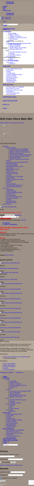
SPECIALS (9, 181)
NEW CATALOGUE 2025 (10, 100)
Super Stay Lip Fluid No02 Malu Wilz (10, 327)
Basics (11, 40)
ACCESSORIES (11, 56)
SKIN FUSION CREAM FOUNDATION (20, 155)
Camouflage (12, 33)
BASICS (8, 160)
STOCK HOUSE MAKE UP (14, 186)
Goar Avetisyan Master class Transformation (15, 356)
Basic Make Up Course (12, 88)
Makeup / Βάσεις (14, 34)
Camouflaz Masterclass (12, 93)
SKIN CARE (6, 66)
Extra (10, 59)
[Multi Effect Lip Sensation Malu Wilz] (7, 140)
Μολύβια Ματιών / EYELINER (17, 47)
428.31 (7, 255)
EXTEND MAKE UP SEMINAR (15, 87)
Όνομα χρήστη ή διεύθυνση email (9, 454)
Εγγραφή (3, 481)
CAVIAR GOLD (10, 73)
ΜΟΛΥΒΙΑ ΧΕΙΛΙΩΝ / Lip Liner (17, 52)
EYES (8, 42)
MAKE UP (6, 29)
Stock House (10, 62)
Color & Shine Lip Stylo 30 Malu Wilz (10, 308)
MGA (4, 7)
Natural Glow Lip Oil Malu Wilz (8, 279)
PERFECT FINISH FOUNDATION (19, 159)
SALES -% (6, 104)
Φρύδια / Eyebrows (14, 46)
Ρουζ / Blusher (13, 39)
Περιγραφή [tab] (6, 223)
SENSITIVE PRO (11, 76)
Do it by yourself (10, 94)
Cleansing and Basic (12, 77)
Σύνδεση (13, 462)
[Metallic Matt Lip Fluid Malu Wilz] (7, 132)
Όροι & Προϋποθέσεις (9, 363)
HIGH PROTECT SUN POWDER (18, 149)
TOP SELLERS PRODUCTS (14, 185)
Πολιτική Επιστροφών (9, 366)
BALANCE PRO (10, 79)
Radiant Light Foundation (16, 153)
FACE (8, 32)
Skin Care (6, 188)
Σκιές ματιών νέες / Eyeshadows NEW (20, 43)
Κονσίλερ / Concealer (15, 36)
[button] (4, 21)
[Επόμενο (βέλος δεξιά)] (2, 485)
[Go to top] (0, 374)
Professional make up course (14, 90)
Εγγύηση (5, 368)
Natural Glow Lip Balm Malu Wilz (9, 268)
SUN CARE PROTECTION (14, 69)
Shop (10, 122)
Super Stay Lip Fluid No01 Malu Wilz (10, 289)
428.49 (11, 255)
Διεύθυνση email (5, 472)
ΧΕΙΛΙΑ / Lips (10, 171)
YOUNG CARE (10, 82)
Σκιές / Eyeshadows (15, 45)
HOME (5, 25)
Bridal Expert (10, 91)
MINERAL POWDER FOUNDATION (19, 152)
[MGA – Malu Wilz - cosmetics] (5, 18)
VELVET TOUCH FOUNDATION (18, 150)
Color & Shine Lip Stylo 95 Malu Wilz (10, 298)
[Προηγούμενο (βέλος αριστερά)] (0, 485)
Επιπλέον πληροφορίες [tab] (10, 224)
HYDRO (8, 71)
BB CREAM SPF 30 (15, 158)
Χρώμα (2, 215)
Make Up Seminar (8, 84)
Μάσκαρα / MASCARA (15, 49)
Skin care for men (11, 195)
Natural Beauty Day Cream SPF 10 (19, 156)
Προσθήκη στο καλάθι (6, 218)
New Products (7, 204)
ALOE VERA (10, 70)
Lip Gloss (12, 53)
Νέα (4, 9)
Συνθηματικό (4, 459)
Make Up (15, 122)
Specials (11, 58)
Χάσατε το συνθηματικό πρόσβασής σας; (11, 465)
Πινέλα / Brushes (14, 60)
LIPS (7, 398)
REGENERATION (11, 80)
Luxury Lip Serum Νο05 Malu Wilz (9, 337)
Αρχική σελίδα (4, 122)
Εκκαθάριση (18, 215)
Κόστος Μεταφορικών (9, 365)
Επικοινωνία (7, 10)
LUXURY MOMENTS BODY (14, 74)
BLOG (5, 108)
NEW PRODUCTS (8, 97)
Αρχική (5, 6)
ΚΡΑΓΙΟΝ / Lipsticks (15, 55)
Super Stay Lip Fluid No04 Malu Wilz (10, 318)
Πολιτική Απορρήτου (9, 369)
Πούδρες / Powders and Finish (18, 37)
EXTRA (8, 182)
